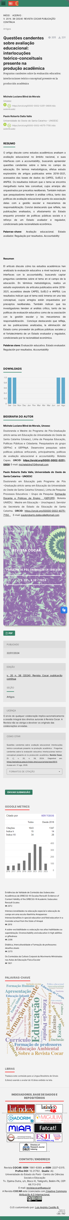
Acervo (16, 15)
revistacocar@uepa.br (38, 1187)
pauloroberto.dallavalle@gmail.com (40, 515)
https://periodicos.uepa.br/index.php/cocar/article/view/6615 (32, 762)
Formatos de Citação (22, 771)
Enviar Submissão (18, 792)
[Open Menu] (3, 3)
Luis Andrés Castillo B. (47, 1207)
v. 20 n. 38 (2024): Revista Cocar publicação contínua (29, 20)
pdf (10, 633)
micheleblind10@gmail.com (34, 464)
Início (6, 15)
